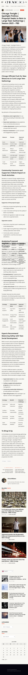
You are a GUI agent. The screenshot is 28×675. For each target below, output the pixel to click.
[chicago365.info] (14, 2)
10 (7, 650)
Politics (9, 461)
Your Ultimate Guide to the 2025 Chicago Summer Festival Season (7, 471)
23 (3, 654)
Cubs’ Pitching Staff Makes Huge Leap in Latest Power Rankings (20, 471)
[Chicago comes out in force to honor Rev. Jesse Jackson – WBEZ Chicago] (14, 550)
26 (14, 654)
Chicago (4, 461)
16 (3, 652)
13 (17, 650)
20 (17, 652)
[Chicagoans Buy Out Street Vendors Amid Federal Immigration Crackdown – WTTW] (5, 578)
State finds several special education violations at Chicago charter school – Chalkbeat (17, 614)
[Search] (26, 2)
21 (21, 652)
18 (10, 652)
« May (3, 659)
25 (10, 654)
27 (17, 654)
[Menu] (2, 2)
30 (3, 657)
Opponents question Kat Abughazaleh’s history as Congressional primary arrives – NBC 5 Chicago (13, 536)
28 (21, 654)
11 (10, 650)
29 (24, 654)
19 (14, 652)
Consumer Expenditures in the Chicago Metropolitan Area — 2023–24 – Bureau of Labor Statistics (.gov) (17, 605)
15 (24, 650)
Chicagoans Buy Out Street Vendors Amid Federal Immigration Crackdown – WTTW (17, 578)
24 (7, 654)
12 (14, 650)
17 (7, 652)
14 (21, 650)
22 (24, 652)
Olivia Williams (9, 10)
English (6, 571)
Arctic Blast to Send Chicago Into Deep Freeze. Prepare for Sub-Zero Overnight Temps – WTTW (17, 586)
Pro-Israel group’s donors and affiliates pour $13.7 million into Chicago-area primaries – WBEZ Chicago (13, 511)
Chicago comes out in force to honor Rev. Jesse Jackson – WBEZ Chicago (13, 560)
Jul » (6, 659)
